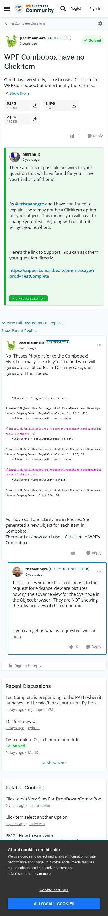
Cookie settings (54, 890)
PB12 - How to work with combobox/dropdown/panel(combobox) (45, 838)
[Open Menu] (100, 23)
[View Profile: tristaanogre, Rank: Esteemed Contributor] (17, 572)
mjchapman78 (40, 709)
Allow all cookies (54, 904)
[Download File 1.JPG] (74, 105)
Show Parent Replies (19, 330)
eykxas (34, 727)
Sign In (95, 8)
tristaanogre (31, 204)
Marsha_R (31, 154)
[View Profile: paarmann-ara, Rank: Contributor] (10, 40)
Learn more (42, 874)
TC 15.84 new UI (21, 721)
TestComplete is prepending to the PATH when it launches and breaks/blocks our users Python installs (53, 700)
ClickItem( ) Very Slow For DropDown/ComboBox (53, 799)
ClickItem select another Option (37, 817)
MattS (33, 752)
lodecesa (37, 823)
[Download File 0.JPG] (35, 105)
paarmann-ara (33, 37)
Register (78, 8)
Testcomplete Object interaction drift (42, 739)
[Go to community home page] (34, 8)
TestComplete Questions (27, 23)
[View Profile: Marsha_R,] (14, 157)
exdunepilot (39, 805)
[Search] (63, 8)
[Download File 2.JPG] (35, 119)
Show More (19, 93)
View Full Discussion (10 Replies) (35, 322)
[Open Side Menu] (7, 9)
